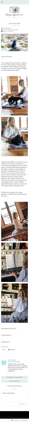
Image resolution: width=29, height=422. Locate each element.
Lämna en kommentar (8, 31)
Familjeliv (15, 29)
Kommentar (22, 404)
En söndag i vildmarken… (15, 377)
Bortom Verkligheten (8, 29)
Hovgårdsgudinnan (7, 28)
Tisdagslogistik (14, 381)
